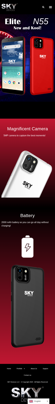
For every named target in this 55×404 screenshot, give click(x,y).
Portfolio (19, 368)
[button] (43, 7)
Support (45, 368)
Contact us (27, 375)
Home (9, 368)
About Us (34, 368)
